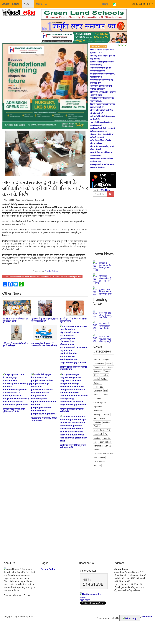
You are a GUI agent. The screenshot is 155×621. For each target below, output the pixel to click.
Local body (98, 434)
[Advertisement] (103, 513)
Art (106, 434)
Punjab (106, 359)
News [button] (27, 3)
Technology (98, 386)
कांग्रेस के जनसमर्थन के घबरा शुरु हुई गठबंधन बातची (15, 319)
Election (97, 426)
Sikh (95, 418)
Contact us (42, 3)
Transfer (97, 449)
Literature (97, 398)
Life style (104, 375)
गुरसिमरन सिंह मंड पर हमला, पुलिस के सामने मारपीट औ (44, 319)
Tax (95, 441)
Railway (97, 414)
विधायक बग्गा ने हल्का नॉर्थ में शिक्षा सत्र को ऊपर (44, 419)
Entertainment (99, 367)
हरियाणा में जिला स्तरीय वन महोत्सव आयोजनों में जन (73, 367)
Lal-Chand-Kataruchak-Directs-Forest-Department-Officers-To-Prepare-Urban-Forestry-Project (43, 276)
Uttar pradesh (99, 457)
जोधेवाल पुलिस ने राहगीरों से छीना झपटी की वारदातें (15, 344)
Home (105, 3)
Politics (104, 379)
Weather (106, 414)
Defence (97, 394)
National (97, 359)
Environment (99, 410)
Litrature (97, 438)
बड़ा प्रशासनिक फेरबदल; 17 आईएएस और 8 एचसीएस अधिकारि (44, 344)
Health (110, 367)
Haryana (97, 465)
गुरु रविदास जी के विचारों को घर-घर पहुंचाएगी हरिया (73, 319)
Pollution (97, 422)
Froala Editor (51, 271)
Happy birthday (105, 441)
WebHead (105, 189)
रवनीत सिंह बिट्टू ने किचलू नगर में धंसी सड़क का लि (73, 446)
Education (98, 390)
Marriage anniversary (102, 445)
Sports (109, 363)
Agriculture (98, 406)
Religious (97, 383)
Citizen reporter (100, 402)
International (99, 363)
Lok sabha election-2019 (104, 453)
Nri (105, 390)
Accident (106, 422)
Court (105, 394)
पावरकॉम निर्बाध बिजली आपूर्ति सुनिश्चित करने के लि (14, 410)
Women (107, 371)
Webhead (147, 616)
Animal (102, 418)
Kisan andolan (100, 461)
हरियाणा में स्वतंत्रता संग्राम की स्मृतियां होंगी (71, 410)
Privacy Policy (48, 569)
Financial (106, 438)
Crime (96, 375)
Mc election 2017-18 (102, 430)
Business (97, 371)
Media (96, 379)
